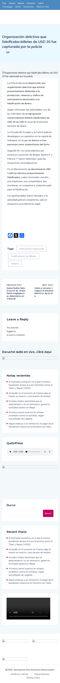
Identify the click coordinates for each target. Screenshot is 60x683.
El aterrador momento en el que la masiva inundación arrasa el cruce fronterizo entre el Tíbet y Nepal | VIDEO (30, 385)
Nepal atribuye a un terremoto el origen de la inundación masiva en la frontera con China (31, 425)
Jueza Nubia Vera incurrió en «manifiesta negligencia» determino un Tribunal (16, 293)
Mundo (21, 3)
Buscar (11, 505)
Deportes (31, 3)
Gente (18, 7)
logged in (11, 331)
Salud (40, 3)
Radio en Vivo (43, 7)
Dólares (15, 263)
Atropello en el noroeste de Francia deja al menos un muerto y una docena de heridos (30, 395)
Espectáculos (41, 674)
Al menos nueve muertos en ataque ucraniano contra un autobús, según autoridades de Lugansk (26, 415)
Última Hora (33, 677)
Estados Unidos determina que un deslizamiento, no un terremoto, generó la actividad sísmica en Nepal (29, 404)
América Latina (19, 674)
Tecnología (7, 7)
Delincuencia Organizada (31, 248)
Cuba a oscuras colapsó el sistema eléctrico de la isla (43, 292)
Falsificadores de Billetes (23, 256)
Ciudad (12, 3)
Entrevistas (29, 7)
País (4, 3)
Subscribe (27, 14)
